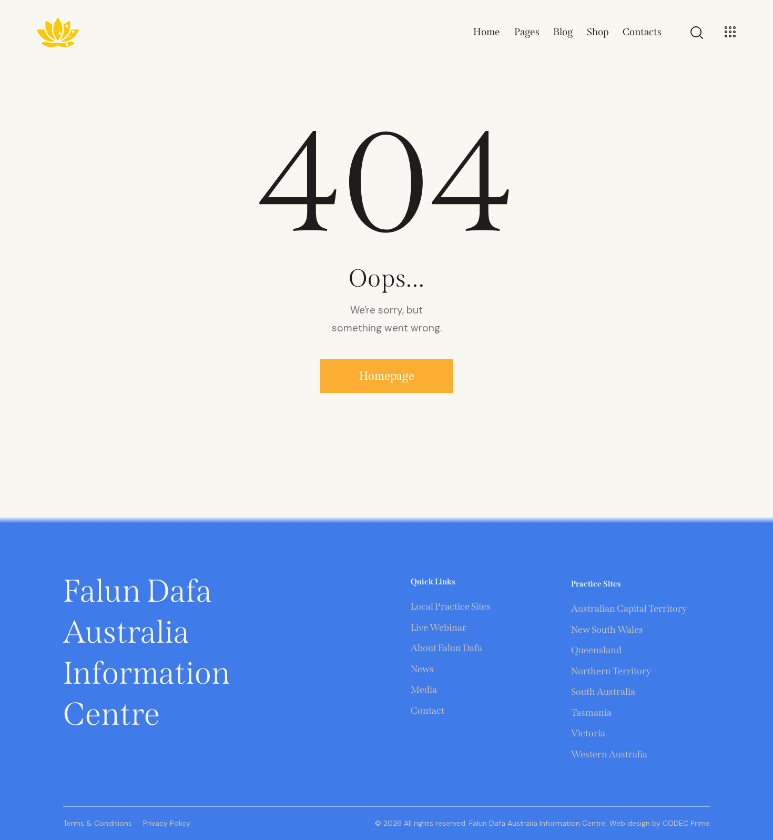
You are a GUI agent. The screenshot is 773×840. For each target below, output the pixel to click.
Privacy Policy (166, 823)
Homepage (386, 376)
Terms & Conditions (97, 823)
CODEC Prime (685, 823)
